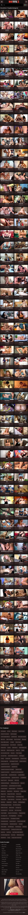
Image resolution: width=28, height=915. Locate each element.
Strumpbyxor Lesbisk (15, 818)
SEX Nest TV (18, 865)
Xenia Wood (3, 837)
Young (8, 837)
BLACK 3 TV (18, 859)
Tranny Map (18, 846)
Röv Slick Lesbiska (16, 804)
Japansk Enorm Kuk (15, 763)
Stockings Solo (4, 815)
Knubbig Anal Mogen (5, 783)
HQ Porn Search (19, 869)
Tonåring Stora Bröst (5, 829)
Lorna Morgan (19, 788)
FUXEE (3, 848)
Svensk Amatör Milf (21, 821)
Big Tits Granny (17, 739)
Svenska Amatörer (13, 823)
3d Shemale (3, 731)
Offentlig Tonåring (10, 796)
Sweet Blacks (4, 865)
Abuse (24, 912)
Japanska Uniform (15, 777)
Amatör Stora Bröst (5, 733)
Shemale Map (19, 873)
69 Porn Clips (18, 857)
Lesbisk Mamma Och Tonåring (15, 785)
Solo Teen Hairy (18, 810)
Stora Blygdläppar (12, 815)
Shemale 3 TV (5, 857)
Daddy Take (20, 744)
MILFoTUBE (4, 871)
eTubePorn (18, 861)
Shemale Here (5, 869)
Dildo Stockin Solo (10, 750)
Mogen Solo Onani (11, 793)
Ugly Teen (3, 832)
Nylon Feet (3, 796)
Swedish (20, 823)
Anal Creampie (13, 733)
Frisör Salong (18, 753)
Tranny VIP (4, 859)
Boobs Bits (4, 846)
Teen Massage (11, 826)
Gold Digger (21, 755)
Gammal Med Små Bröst (12, 755)
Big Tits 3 (14, 1)
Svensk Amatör (13, 821)
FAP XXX (17, 863)
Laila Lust (22, 783)
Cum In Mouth (13, 744)
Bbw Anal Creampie (22, 736)
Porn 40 (17, 871)
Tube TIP (3, 850)
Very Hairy (13, 834)
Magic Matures (19, 852)
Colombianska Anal (4, 744)
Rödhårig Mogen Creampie (6, 804)
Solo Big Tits (18, 807)
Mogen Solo (3, 793)
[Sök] (1, 5)
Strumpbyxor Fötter (5, 818)
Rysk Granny (11, 807)
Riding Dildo (9, 802)
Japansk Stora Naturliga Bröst (17, 772)
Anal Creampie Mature (5, 736)
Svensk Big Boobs (4, 823)
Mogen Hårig (23, 791)
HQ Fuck (17, 867)
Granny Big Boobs (15, 758)
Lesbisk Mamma (4, 785)
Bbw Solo (3, 739)
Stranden (20, 815)
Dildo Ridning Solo (22, 747)
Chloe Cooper (18, 742)
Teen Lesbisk (3, 826)
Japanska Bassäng (12, 774)
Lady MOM (18, 844)
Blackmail (24, 739)
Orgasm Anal (3, 799)
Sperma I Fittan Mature (12, 813)
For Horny (4, 873)
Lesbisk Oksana (4, 788)
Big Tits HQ (4, 844)
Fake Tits (18, 750)
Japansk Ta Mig (4, 774)
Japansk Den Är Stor (5, 763)
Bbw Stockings (10, 739)
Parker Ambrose (11, 799)
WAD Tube (18, 855)
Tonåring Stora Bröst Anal (16, 829)
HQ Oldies (4, 852)
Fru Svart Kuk (3, 755)
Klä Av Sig (17, 780)
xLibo (3, 867)
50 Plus (8, 731)
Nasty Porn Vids (5, 855)
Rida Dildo (3, 802)
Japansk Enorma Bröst (5, 766)
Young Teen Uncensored (16, 837)
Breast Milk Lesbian (5, 742)
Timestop (24, 826)
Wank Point (18, 850)
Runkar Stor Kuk (4, 807)
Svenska (26, 5)
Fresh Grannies (5, 863)
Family (23, 750)
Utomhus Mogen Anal (5, 834)
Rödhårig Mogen (21, 802)
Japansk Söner (18, 769)
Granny (2, 758)
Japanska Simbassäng (5, 777)
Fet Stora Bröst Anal (5, 753)
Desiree (9, 747)
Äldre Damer (14, 731)
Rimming (15, 802)
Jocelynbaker (23, 777)
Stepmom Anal (22, 813)
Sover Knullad (3, 813)
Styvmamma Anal (4, 821)
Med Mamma (16, 791)
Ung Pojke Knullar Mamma (18, 832)
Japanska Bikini (21, 774)
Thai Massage (18, 826)
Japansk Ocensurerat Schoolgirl (7, 769)
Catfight (12, 742)
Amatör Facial (21, 731)
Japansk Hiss (14, 766)
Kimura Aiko (10, 780)
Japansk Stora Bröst (5, 772)
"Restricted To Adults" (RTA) (15, 909)
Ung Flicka (9, 832)
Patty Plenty (18, 799)
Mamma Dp (3, 791)
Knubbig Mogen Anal (15, 783)
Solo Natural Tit (4, 810)
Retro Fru (24, 799)
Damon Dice (3, 747)
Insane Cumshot (23, 761)
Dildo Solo (3, 750)
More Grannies (19, 848)
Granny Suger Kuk (4, 761)
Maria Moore (9, 791)
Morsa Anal (18, 793)
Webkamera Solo (20, 834)
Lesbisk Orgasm (12, 788)
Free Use (12, 753)
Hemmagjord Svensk (14, 761)
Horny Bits (4, 861)
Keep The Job (3, 780)
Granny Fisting (23, 758)
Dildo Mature (14, 747)
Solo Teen (11, 810)
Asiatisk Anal (14, 736)
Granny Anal (8, 758)
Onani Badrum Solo (19, 796)
